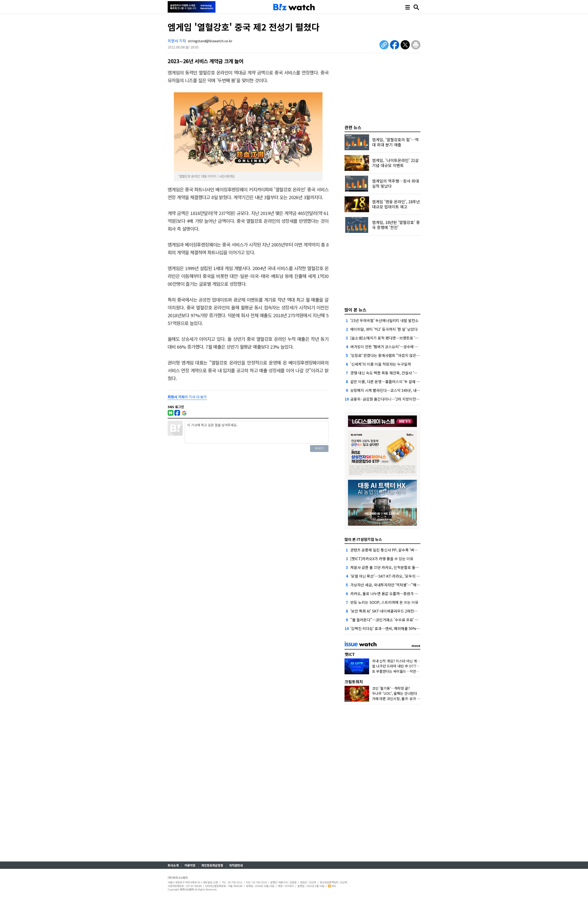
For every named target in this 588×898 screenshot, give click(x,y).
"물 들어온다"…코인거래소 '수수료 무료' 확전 (386, 619)
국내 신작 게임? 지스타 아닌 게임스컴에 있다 (404, 660)
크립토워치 (354, 681)
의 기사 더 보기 (187, 396)
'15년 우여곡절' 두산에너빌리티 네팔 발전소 (384, 320)
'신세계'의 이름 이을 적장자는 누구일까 (380, 364)
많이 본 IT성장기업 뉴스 (363, 539)
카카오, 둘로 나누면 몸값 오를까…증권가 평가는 (387, 593)
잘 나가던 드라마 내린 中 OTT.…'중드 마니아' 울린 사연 (413, 666)
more (416, 645)
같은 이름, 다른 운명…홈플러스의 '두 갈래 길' (385, 381)
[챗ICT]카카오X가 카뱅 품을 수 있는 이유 (381, 558)
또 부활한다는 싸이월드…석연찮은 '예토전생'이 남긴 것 (412, 671)
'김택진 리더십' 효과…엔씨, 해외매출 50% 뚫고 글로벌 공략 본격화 (402, 628)
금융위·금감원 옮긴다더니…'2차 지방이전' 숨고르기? (391, 399)
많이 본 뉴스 (355, 310)
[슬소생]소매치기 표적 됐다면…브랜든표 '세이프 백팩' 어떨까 (397, 338)
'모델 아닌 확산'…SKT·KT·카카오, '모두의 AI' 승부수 (391, 576)
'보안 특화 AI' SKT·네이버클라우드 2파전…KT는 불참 (392, 611)
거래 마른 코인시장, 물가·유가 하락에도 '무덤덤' (407, 698)
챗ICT (350, 654)
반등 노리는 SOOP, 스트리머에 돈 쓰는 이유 (384, 602)
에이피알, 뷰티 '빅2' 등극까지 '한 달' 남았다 (384, 329)
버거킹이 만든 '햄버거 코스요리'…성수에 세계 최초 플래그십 (397, 346)
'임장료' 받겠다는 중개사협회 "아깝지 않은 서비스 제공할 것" (397, 355)
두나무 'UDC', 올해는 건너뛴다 (394, 693)
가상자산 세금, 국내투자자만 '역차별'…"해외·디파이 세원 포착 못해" (404, 584)
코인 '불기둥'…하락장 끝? (391, 688)
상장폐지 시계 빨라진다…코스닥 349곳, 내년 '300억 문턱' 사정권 (400, 390)
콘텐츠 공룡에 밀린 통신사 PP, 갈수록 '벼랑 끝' (386, 550)
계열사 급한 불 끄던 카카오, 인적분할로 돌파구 (386, 567)
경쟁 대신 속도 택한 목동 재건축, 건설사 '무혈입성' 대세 (393, 373)
